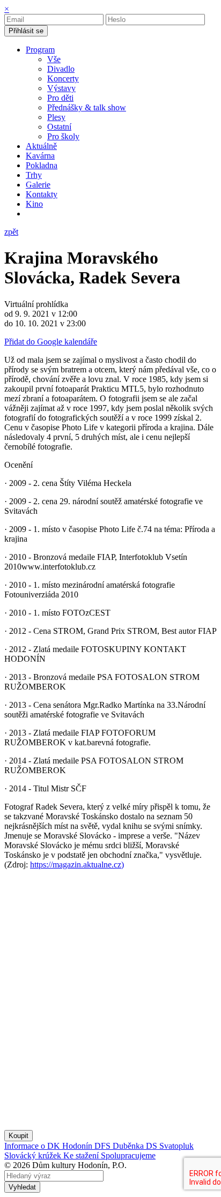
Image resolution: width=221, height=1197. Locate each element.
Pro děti (60, 97)
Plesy (56, 117)
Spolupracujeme (128, 1155)
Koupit (18, 1136)
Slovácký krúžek (33, 1155)
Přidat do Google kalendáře (50, 341)
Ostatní (59, 126)
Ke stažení (82, 1155)
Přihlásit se (26, 31)
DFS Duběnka (120, 1145)
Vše (54, 59)
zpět (11, 231)
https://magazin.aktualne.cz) (77, 864)
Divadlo (61, 68)
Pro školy (63, 136)
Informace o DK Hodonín (49, 1145)
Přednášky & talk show (86, 107)
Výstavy (61, 88)
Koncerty (63, 78)
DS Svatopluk (170, 1145)
